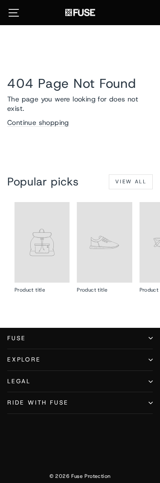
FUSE (16, 338)
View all (130, 181)
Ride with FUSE (38, 402)
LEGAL (19, 381)
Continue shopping (38, 122)
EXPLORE (24, 359)
